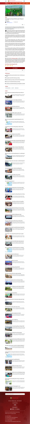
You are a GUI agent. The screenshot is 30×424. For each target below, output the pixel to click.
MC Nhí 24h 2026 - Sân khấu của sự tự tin (11, 260)
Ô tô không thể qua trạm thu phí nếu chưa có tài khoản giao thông (15, 75)
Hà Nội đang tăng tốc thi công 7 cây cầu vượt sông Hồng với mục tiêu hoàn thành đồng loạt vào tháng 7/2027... (18, 328)
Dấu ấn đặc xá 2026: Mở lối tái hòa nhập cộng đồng (13, 273)
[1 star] (5, 66)
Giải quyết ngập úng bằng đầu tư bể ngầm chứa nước (13, 365)
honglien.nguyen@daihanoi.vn (9, 22)
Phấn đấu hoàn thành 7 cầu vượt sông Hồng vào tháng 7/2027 (14, 326)
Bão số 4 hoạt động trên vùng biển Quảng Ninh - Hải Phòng (14, 247)
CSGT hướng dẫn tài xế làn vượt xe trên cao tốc (12, 306)
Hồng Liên (8, 21)
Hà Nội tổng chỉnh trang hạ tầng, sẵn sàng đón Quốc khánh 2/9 (15, 140)
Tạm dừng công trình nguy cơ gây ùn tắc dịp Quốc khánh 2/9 (14, 345)
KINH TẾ (24, 3)
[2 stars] (7, 66)
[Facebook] (14, 405)
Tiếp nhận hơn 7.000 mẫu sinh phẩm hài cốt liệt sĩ (13, 313)
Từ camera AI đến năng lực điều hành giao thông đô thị (13, 220)
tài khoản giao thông (14, 58)
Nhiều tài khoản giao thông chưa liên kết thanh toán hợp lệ (15, 79)
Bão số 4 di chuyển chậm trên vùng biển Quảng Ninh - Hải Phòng (14, 120)
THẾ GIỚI (20, 3)
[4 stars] (10, 66)
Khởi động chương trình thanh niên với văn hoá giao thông (14, 187)
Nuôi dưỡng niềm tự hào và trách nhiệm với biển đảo (13, 99)
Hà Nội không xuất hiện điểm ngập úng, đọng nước (13, 112)
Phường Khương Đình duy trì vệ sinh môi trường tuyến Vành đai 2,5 (14, 300)
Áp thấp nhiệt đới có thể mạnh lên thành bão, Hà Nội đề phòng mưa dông (15, 352)
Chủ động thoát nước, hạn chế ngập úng (11, 319)
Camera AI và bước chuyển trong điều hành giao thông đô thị (14, 227)
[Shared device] (22, 24)
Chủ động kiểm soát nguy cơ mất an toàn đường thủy (13, 168)
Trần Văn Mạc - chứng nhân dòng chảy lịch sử (12, 106)
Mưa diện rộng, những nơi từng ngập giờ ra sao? (12, 386)
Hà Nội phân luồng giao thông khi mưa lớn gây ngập (13, 332)
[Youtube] (15, 405)
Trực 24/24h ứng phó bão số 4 (9, 181)
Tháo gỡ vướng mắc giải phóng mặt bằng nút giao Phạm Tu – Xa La (14, 93)
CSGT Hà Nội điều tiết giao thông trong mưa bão (12, 174)
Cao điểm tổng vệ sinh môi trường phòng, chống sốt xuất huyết (14, 127)
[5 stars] (12, 66)
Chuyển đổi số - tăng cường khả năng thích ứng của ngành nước (14, 234)
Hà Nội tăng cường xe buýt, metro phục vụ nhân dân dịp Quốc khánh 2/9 (15, 161)
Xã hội (6, 17)
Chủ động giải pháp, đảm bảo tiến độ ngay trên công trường (14, 207)
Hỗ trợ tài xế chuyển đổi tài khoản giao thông (13, 81)
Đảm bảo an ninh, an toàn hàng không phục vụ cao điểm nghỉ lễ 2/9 (15, 154)
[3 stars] (9, 66)
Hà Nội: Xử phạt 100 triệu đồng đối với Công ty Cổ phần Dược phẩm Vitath (14, 379)
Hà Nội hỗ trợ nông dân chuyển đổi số (11, 292)
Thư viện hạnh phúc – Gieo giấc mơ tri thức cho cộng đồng (14, 201)
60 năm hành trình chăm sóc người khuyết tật (12, 359)
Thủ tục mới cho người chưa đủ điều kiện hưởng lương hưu (14, 241)
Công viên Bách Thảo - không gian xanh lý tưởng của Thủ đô (14, 286)
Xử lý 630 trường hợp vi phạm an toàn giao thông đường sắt (14, 146)
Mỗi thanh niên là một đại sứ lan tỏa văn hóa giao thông (14, 279)
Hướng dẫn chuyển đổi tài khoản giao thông (13, 77)
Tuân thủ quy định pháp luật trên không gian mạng (13, 214)
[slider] (15, 13)
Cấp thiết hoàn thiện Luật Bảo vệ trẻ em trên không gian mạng (15, 372)
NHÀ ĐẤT (27, 3)
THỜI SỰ (13, 3)
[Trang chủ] (10, 3)
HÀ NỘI (17, 3)
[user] (24, 1)
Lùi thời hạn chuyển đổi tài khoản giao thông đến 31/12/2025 (15, 83)
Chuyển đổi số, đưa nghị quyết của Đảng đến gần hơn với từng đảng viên (15, 194)
